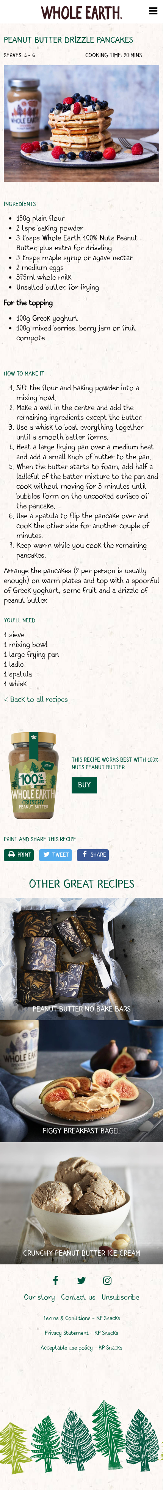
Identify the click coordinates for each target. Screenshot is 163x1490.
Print (24, 855)
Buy (84, 785)
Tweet (60, 855)
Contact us (78, 1298)
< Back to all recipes (36, 700)
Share (98, 855)
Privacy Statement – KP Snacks (81, 1333)
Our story (39, 1298)
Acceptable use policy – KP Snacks (81, 1348)
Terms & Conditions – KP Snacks (81, 1318)
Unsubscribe (120, 1298)
